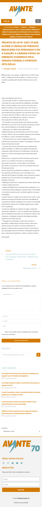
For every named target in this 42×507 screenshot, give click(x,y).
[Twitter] (21, 463)
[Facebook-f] (8, 463)
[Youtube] (17, 463)
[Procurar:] (18, 355)
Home (16, 27)
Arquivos (4, 428)
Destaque (32, 27)
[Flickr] (12, 463)
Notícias (23, 27)
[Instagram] (3, 463)
